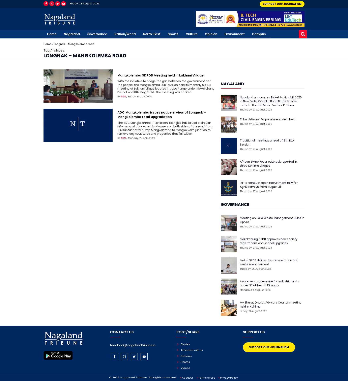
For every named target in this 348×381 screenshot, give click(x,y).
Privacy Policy (229, 378)
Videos (185, 368)
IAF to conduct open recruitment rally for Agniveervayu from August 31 (269, 185)
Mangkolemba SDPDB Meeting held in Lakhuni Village (160, 75)
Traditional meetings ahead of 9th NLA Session (267, 143)
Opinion (211, 34)
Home (52, 34)
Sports (173, 34)
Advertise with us (192, 350)
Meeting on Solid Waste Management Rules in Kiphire (272, 220)
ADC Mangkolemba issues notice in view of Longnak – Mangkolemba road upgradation (161, 114)
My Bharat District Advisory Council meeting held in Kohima (270, 305)
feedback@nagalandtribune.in (132, 345)
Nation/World (125, 34)
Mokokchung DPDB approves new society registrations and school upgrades (268, 241)
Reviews (186, 356)
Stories (185, 344)
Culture (192, 34)
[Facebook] (46, 3)
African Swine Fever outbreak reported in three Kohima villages (268, 164)
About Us (188, 378)
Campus (259, 34)
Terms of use (206, 378)
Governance (97, 34)
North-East (152, 34)
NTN (123, 96)
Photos (185, 362)
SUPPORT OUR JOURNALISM (282, 4)
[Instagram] (51, 3)
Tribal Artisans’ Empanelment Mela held (267, 119)
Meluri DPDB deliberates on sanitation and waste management (269, 262)
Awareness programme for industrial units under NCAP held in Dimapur (269, 283)
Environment (235, 34)
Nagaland (72, 34)
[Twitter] (57, 3)
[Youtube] (63, 3)
